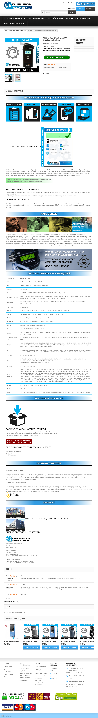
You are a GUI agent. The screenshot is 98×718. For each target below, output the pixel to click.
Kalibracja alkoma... (31, 642)
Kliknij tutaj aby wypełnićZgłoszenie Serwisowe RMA (19, 441)
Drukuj (47, 73)
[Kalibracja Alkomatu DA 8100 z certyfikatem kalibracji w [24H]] (88, 631)
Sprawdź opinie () (49, 67)
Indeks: (45, 43)
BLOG (5, 574)
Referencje (7, 677)
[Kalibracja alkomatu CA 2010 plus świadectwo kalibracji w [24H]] (31, 631)
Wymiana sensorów (40, 676)
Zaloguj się (71, 8)
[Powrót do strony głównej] (6, 31)
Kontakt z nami (8, 666)
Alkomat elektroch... (12, 642)
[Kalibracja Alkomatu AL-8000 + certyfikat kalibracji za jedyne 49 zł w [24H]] (50, 631)
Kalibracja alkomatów (40, 666)
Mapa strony (71, 2)
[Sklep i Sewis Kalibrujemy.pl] (18, 5)
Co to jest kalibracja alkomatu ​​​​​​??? (15, 612)
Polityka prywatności (25, 677)
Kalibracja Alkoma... (50, 642)
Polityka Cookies (24, 680)
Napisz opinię (63, 67)
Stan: (44, 46)
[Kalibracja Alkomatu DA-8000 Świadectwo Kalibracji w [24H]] (8, 78)
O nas (5, 669)
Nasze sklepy (7, 671)
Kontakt (65, 2)
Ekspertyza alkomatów (41, 673)
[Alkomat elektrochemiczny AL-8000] (12, 631)
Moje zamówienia (24, 668)
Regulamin (22, 671)
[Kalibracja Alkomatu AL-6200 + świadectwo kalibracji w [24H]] (69, 631)
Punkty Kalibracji (8, 674)
